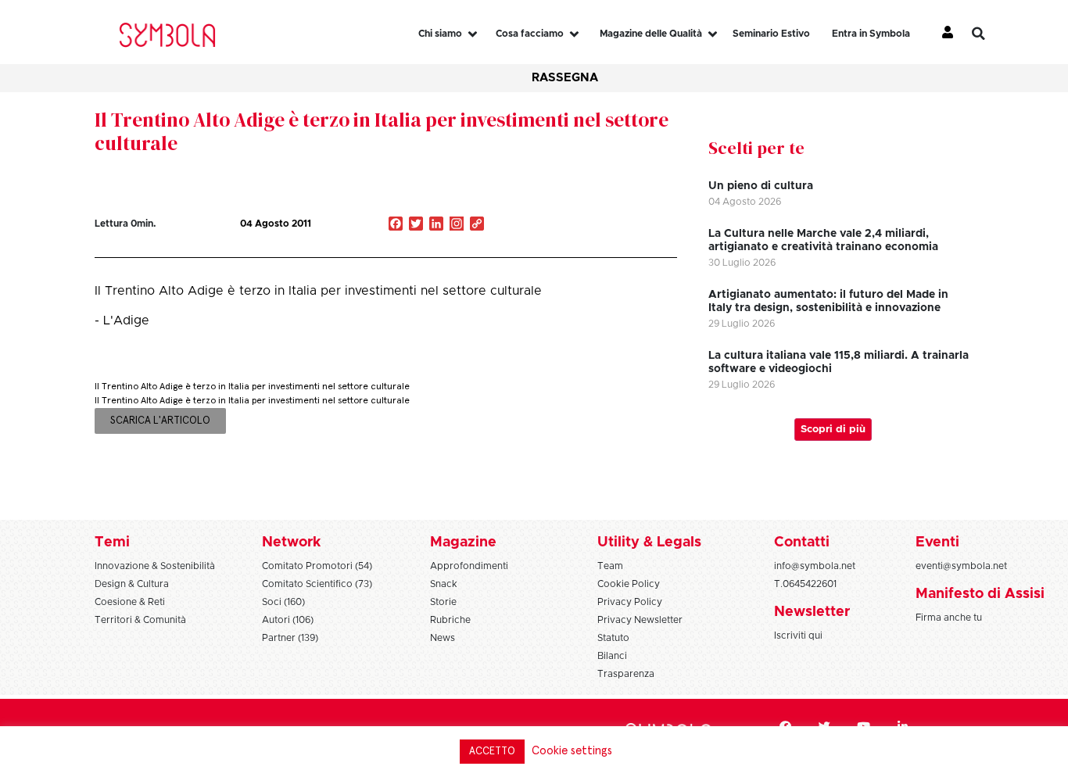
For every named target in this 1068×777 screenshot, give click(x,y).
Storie (443, 602)
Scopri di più (833, 429)
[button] (989, 33)
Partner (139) (290, 638)
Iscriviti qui (798, 635)
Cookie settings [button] (572, 751)
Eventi (937, 542)
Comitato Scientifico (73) (317, 584)
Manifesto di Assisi (980, 594)
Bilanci (612, 656)
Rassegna (565, 78)
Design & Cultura (132, 584)
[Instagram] (456, 225)
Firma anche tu (949, 617)
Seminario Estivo (771, 33)
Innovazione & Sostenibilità (155, 566)
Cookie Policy (628, 584)
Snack (443, 584)
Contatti (802, 542)
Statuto (613, 638)
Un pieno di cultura (760, 186)
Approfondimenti (469, 566)
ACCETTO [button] (492, 752)
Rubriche (450, 620)
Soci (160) (283, 602)
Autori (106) (288, 620)
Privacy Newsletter (640, 620)
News (442, 638)
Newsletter (812, 612)
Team (610, 566)
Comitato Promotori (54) (317, 566)
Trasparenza (625, 674)
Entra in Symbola (871, 33)
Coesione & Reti (130, 602)
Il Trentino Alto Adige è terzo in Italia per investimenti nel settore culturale (381, 131)
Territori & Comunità (140, 620)
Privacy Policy (629, 602)
